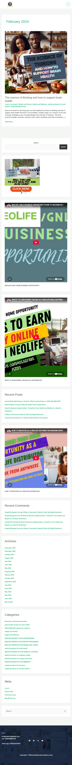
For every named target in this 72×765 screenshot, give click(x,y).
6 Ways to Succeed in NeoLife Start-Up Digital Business (24, 414)
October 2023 (9, 578)
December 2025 (10, 548)
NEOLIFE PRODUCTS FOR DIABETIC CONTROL (21, 652)
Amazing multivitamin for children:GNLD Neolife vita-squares (26, 418)
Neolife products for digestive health (17, 655)
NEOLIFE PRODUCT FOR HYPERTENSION (19, 638)
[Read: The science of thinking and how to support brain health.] (36, 62)
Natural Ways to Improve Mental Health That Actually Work (25, 405)
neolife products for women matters (17, 669)
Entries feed (9, 691)
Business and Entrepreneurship (16, 621)
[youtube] (42, 740)
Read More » (9, 122)
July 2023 (8, 585)
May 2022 (8, 595)
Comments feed (10, 695)
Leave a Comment (11, 104)
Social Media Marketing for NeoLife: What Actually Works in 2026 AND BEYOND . (33, 401)
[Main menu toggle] (68, 4)
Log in (7, 688)
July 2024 (8, 561)
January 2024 (9, 575)
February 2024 (10, 571)
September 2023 (10, 581)
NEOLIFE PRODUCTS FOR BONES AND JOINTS (21, 645)
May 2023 (8, 592)
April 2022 (8, 598)
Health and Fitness (25, 104)
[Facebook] (29, 740)
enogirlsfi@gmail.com (12, 512)
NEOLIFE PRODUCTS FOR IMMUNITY (18, 662)
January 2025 (9, 554)
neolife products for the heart (15, 665)
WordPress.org (10, 698)
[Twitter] (34, 740)
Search (36, 143)
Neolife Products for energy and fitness (18, 658)
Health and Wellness (40, 104)
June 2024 (8, 565)
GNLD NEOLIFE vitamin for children (17, 628)
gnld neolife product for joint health (17, 625)
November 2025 (10, 551)
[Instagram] (38, 740)
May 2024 (8, 568)
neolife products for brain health (16, 648)
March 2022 (9, 602)
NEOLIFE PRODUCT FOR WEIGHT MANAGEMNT (22, 642)
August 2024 (9, 558)
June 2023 (8, 588)
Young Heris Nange (11, 522)
